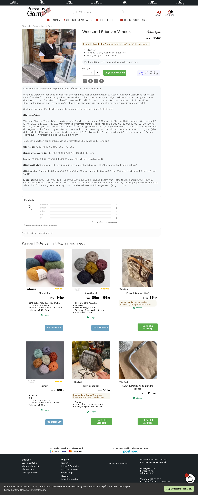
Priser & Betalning (70, 466)
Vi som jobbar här (31, 466)
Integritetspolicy (69, 479)
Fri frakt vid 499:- (97, 3)
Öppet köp (69, 3)
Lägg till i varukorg (115, 72)
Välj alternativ (54, 327)
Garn (54, 19)
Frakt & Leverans (70, 469)
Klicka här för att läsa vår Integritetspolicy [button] (25, 490)
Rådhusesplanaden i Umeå (153, 462)
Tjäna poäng (180, 3)
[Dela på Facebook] (96, 81)
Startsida (26, 26)
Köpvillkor (66, 463)
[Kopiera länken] (101, 81)
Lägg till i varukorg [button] (148, 327)
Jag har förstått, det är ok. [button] (179, 489)
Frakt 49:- (125, 3)
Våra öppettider (30, 472)
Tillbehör (107, 19)
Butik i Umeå (14, 3)
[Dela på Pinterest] (90, 81)
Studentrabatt (152, 3)
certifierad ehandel (118, 463)
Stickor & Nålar (78, 19)
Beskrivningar (134, 19)
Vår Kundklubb (29, 463)
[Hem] (47, 12)
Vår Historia (28, 469)
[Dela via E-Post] (85, 81)
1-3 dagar (41, 3)
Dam (50, 26)
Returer (65, 476)
